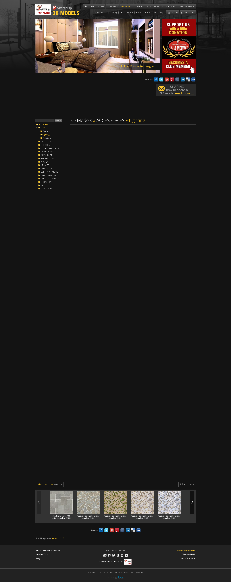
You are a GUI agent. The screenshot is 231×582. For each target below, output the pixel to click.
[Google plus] (167, 79)
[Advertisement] (84, 96)
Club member (186, 6)
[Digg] (193, 79)
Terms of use (188, 554)
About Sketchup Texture (48, 550)
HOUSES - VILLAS (48, 158)
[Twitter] (161, 79)
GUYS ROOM (46, 155)
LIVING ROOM (47, 168)
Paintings (47, 138)
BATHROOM (46, 142)
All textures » (187, 484)
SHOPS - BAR (46, 182)
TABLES (44, 185)
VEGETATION (46, 189)
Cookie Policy (188, 558)
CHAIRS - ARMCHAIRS (50, 148)
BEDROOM (45, 145)
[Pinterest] (172, 79)
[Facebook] (156, 79)
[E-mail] (105, 555)
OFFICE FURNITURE (49, 175)
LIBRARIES (45, 165)
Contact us (42, 554)
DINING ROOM (47, 152)
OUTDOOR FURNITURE (50, 179)
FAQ (38, 558)
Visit (111, 561)
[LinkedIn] (183, 79)
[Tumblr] (177, 79)
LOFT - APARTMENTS (49, 172)
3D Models (43, 124)
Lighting (46, 134)
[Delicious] (188, 79)
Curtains (46, 131)
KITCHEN (44, 162)
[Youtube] (126, 555)
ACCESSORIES (47, 127)
